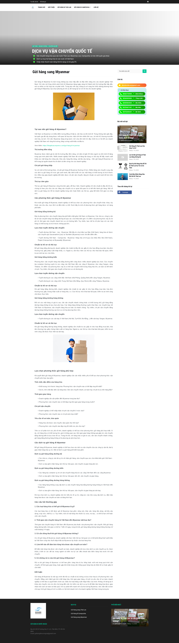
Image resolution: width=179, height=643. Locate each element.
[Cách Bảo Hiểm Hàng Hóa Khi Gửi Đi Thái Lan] (122, 176)
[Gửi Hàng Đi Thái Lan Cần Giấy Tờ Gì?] (122, 148)
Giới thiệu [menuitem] (51, 7)
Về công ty (43, 1)
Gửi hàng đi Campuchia (78, 613)
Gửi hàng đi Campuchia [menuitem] (81, 7)
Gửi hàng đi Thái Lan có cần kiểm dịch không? (130, 136)
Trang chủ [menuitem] (41, 7)
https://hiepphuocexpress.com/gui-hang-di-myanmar (61, 145)
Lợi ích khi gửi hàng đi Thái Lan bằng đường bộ (137, 156)
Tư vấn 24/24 (34, 1)
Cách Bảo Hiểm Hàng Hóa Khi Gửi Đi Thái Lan (137, 175)
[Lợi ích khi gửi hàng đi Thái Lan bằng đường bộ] (122, 157)
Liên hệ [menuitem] (96, 7)
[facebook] (148, 2)
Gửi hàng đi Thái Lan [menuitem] (64, 7)
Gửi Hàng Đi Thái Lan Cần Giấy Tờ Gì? (137, 147)
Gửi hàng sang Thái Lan (78, 610)
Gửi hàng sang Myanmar (79, 617)
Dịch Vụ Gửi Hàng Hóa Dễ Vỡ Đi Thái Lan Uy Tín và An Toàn (137, 166)
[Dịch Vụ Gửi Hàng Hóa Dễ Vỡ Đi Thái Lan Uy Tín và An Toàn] (122, 166)
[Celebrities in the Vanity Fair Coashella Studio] (89, 38)
